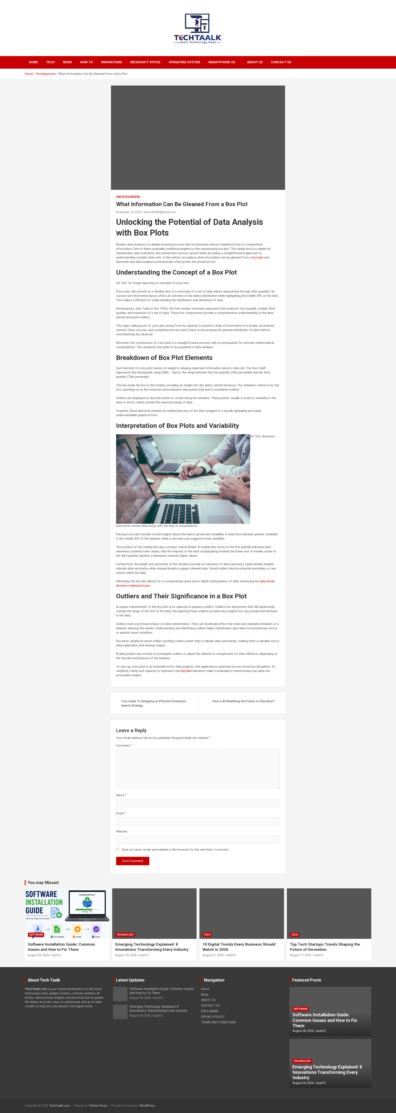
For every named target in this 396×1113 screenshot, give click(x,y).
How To (86, 62)
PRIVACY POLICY (213, 1017)
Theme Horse (98, 1105)
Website (121, 831)
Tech (50, 62)
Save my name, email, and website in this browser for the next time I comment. (175, 849)
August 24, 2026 (126, 955)
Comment (124, 745)
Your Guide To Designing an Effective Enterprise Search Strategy (153, 703)
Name (121, 795)
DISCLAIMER (209, 1011)
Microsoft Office (145, 62)
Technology (125, 934)
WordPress (147, 1105)
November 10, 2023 (128, 212)
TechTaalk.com (59, 1105)
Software (36, 934)
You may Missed (43, 882)
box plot (257, 257)
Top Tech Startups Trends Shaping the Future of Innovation (325, 947)
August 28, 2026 (38, 955)
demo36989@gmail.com (160, 212)
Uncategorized (128, 196)
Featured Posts (306, 980)
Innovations (111, 62)
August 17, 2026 (300, 955)
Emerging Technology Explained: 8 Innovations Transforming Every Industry (152, 947)
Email (121, 813)
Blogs (205, 994)
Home (33, 62)
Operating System (184, 62)
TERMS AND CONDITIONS (218, 1022)
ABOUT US (255, 62)
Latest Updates (130, 980)
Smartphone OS (221, 62)
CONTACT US (281, 62)
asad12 (56, 955)
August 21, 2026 (213, 955)
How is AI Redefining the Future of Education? (243, 701)
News (67, 62)
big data (186, 671)
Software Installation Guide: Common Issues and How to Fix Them (61, 947)
